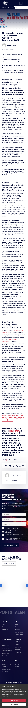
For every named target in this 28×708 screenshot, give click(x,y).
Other (17, 661)
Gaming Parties (19, 634)
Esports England (6, 664)
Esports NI (5, 666)
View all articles (11, 480)
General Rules (5, 653)
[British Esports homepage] (5, 3)
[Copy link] (23, 465)
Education (5, 629)
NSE (8, 330)
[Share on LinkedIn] (13, 466)
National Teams (6, 661)
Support (4, 655)
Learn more (5, 696)
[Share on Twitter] (17, 466)
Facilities (17, 627)
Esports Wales (6, 671)
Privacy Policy (15, 531)
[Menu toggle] (25, 3)
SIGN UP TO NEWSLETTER (10, 545)
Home (2, 7)
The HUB (7, 7)
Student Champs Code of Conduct (7, 649)
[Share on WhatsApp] (20, 466)
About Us (17, 666)
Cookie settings (14, 704)
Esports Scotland (6, 669)
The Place (17, 629)
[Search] (20, 3)
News (12, 7)
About (17, 624)
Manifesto (18, 649)
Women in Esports (18, 640)
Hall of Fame (5, 645)
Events (17, 664)
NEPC (16, 621)
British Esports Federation (14, 682)
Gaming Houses (19, 632)
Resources (5, 627)
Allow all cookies (14, 700)
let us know (14, 430)
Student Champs (7, 639)
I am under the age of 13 (11, 528)
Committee (18, 647)
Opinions (15, 459)
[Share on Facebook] (10, 466)
